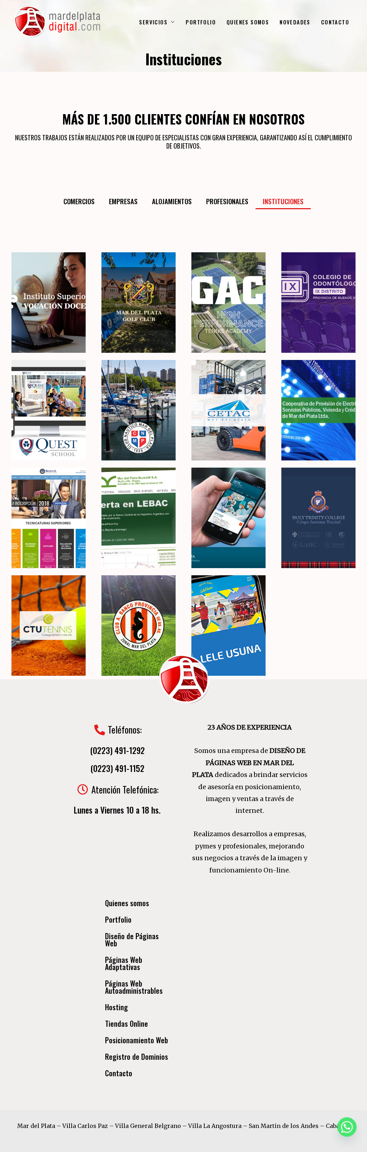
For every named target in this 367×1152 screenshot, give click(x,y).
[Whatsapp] (347, 1133)
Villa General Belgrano (148, 1125)
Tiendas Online (126, 1023)
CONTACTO (335, 22)
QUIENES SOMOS (248, 22)
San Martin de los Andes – (287, 1125)
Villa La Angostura (215, 1125)
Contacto (118, 1073)
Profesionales (227, 201)
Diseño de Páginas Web (132, 940)
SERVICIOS (153, 22)
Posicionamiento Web (136, 1040)
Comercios (79, 201)
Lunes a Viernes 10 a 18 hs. (117, 810)
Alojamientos (172, 201)
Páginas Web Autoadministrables (134, 987)
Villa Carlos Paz (85, 1125)
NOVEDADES (295, 22)
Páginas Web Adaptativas (123, 963)
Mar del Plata (36, 1125)
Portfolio (118, 919)
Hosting (116, 1007)
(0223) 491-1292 (117, 750)
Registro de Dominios (136, 1056)
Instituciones (283, 201)
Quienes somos (127, 903)
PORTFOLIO (201, 22)
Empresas (123, 201)
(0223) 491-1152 (117, 768)
